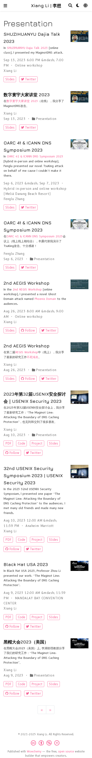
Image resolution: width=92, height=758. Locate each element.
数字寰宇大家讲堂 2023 (27, 94)
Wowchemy (34, 751)
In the (8, 289)
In (5, 48)
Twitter (30, 79)
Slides (10, 79)
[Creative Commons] (46, 743)
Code (21, 443)
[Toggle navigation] (5, 5)
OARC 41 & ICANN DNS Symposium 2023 (35, 156)
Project (36, 443)
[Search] (70, 5)
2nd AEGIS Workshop (27, 283)
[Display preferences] (78, 5)
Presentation (46, 119)
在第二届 (9, 352)
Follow (30, 330)
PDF (8, 443)
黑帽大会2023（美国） (26, 641)
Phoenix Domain (45, 299)
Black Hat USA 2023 (26, 564)
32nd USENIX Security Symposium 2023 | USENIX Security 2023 (33, 475)
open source (66, 751)
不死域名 (32, 357)
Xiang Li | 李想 (46, 5)
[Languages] (86, 5)
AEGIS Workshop (26, 352)
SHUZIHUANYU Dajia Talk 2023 (27, 48)
